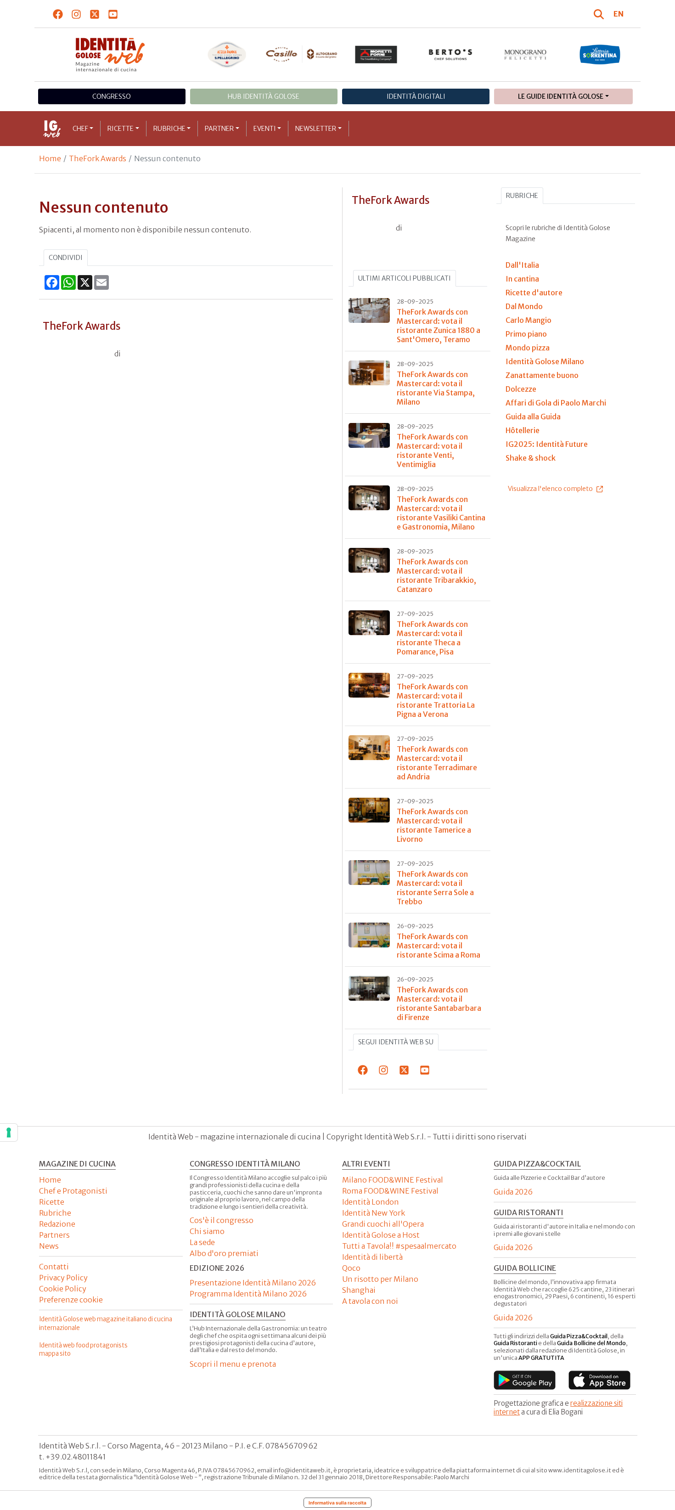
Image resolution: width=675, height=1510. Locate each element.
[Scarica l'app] (525, 1380)
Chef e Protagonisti (73, 1190)
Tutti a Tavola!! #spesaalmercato (399, 1246)
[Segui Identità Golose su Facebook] (58, 14)
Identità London (370, 1201)
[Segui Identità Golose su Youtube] (113, 14)
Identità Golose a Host (381, 1235)
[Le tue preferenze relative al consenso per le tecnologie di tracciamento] (8, 1132)
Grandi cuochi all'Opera (383, 1223)
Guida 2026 (513, 1191)
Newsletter (315, 128)
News (49, 1246)
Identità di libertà (372, 1257)
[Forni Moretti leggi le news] (376, 54)
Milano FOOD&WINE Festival (392, 1179)
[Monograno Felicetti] (525, 54)
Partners (54, 1235)
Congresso (111, 96)
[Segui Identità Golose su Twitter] (95, 14)
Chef (80, 128)
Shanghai (359, 1290)
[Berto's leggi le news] (450, 54)
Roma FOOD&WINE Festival (390, 1190)
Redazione (57, 1223)
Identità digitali (416, 96)
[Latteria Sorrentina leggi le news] (599, 54)
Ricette (120, 128)
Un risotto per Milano (380, 1279)
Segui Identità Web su (395, 1042)
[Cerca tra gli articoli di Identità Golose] (600, 14)
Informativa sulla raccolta (337, 1502)
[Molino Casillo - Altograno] (301, 54)
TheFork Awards (97, 158)
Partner (219, 128)
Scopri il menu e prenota (233, 1364)
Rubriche (169, 128)
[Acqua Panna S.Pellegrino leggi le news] (227, 54)
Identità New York (373, 1212)
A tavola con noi (370, 1301)
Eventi (264, 128)
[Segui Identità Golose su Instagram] (76, 14)
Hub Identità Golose (263, 96)
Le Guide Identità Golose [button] (560, 96)
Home (50, 158)
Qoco (351, 1268)
